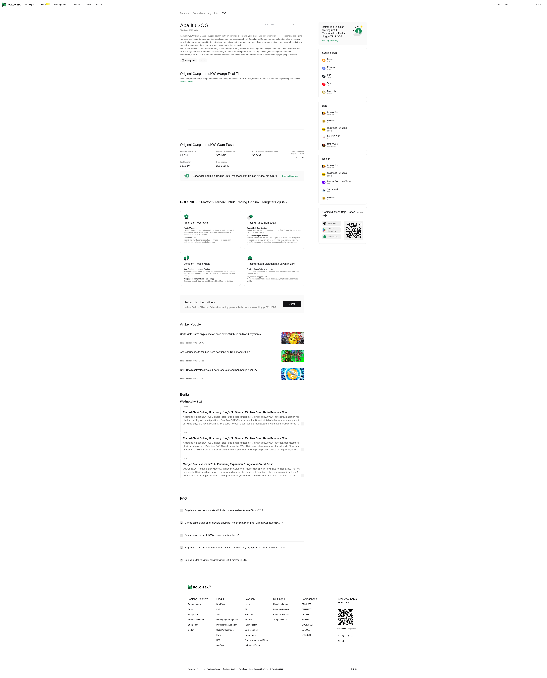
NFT (218, 640)
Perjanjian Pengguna (196, 669)
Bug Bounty (193, 624)
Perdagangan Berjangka (227, 619)
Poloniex (11, 4)
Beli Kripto (220, 604)
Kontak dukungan (281, 604)
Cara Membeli (251, 629)
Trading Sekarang (290, 176)
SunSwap (220, 645)
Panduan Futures (281, 614)
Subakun (249, 614)
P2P (218, 609)
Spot (218, 614)
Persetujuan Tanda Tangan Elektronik (253, 669)
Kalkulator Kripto (252, 645)
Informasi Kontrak (281, 609)
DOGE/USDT (307, 624)
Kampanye (193, 614)
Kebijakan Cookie (229, 669)
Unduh (191, 629)
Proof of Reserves (196, 619)
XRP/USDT (307, 619)
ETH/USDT (307, 609)
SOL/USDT (307, 629)
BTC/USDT (306, 604)
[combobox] (275, 24)
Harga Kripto (250, 635)
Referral (248, 619)
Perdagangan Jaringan (226, 624)
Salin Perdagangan (225, 629)
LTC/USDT (306, 635)
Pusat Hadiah (251, 624)
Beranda (184, 13)
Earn (218, 635)
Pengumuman (194, 604)
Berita (190, 609)
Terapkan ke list (280, 619)
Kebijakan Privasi (213, 669)
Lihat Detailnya (186, 82)
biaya (247, 604)
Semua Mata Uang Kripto (205, 13)
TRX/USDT (307, 614)
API (246, 609)
